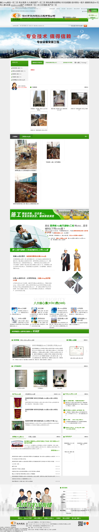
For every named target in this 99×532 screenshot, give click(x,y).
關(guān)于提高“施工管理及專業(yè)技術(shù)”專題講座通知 (23, 11)
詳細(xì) (49, 359)
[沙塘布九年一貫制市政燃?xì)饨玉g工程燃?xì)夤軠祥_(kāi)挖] (79, 104)
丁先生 (92, 15)
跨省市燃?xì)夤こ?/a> (17, 68)
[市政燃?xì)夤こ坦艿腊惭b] (53, 158)
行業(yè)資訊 (32, 436)
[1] (45, 56)
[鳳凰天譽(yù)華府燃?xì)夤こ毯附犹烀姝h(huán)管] (59, 106)
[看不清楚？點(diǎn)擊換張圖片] (78, 511)
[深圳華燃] (33, 20)
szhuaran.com (38, 524)
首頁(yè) (16, 22)
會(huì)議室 (59, 388)
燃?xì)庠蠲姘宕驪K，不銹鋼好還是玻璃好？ (75, 400)
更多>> (86, 136)
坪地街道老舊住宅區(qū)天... (51, 62)
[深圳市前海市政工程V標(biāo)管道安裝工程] (26, 188)
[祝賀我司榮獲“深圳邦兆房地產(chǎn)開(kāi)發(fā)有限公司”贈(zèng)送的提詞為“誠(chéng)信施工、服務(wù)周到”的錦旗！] (18, 419)
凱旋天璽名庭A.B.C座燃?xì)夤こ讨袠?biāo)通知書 (22, 481)
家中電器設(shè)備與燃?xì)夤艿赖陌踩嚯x (75, 410)
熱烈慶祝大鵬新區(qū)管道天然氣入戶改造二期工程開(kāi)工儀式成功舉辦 (42, 442)
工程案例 (70, 22)
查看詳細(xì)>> (55, 450)
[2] (43, 56)
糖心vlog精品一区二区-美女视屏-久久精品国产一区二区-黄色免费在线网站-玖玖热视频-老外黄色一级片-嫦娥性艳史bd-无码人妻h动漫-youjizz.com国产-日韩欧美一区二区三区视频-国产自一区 (14, 530)
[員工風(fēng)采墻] (21, 386)
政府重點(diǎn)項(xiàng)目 (18, 79)
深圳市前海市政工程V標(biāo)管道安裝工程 (26, 204)
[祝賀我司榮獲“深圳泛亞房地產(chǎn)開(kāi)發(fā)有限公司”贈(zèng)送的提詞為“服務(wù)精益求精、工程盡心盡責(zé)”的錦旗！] (18, 407)
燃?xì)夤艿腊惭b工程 (24, 25)
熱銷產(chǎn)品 (57, 394)
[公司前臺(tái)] (40, 386)
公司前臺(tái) (40, 388)
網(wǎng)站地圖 (84, 8)
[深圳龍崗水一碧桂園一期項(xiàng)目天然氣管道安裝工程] (39, 106)
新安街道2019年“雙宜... (68, 62)
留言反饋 (63, 8)
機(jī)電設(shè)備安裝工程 (39, 25)
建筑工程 (31, 25)
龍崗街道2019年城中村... (38, 62)
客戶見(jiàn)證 (16, 394)
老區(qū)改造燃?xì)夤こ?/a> (19, 71)
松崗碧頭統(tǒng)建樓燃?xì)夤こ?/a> (82, 444)
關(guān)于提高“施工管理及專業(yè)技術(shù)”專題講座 (23, 473)
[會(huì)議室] (60, 386)
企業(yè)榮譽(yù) (42, 22)
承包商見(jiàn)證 (30, 394)
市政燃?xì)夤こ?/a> (17, 77)
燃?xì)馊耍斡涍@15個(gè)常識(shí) (74, 419)
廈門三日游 (14, 466)
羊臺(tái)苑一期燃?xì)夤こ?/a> (69, 452)
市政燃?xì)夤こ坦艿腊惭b (53, 162)
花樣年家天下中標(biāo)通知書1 (18, 468)
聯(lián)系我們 (77, 8)
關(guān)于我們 (27, 22)
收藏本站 (58, 8)
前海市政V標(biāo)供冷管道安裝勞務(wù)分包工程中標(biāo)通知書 (26, 471)
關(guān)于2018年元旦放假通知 (17, 12)
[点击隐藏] (93, 19)
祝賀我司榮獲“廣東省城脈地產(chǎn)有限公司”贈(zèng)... (41, 421)
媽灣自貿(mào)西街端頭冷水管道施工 (26, 170)
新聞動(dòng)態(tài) (56, 22)
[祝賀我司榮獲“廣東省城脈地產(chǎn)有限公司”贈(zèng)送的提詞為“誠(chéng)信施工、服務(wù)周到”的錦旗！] (18, 429)
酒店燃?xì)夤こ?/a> (17, 74)
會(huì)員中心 (69, 8)
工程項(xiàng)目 (26, 136)
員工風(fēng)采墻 (20, 388)
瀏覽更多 (33, 69)
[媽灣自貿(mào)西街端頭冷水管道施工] (26, 154)
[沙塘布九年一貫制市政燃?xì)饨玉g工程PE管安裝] (39, 125)
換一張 (87, 510)
